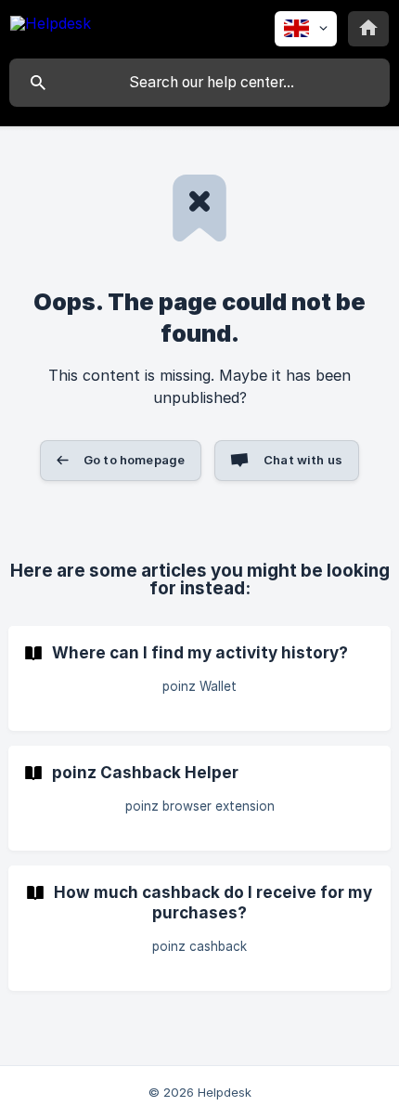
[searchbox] (199, 83)
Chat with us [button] (303, 459)
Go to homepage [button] (134, 459)
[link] (199, 678)
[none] (50, 26)
